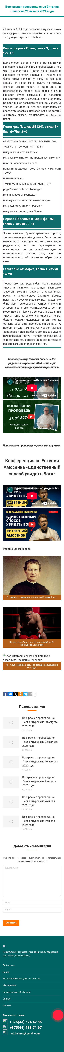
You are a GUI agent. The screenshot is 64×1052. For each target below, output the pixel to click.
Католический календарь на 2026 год (21, 978)
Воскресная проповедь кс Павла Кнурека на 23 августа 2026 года (40, 741)
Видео (6, 972)
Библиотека (9, 965)
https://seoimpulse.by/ (19, 955)
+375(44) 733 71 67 (26, 1028)
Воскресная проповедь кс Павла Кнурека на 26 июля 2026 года (38, 801)
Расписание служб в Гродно (16, 992)
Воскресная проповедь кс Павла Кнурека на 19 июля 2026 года (38, 820)
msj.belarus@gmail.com (25, 1033)
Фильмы (7, 1005)
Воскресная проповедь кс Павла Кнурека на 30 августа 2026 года (40, 722)
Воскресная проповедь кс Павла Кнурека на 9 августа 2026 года (39, 781)
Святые (6, 999)
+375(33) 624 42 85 (26, 1022)
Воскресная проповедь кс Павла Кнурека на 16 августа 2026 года (40, 761)
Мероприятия (10, 985)
